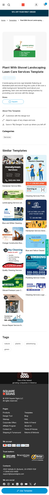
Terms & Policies (30, 429)
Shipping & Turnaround (12, 432)
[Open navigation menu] (3, 4)
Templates (28, 413)
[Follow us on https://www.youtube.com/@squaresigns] (26, 484)
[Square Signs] (23, 5)
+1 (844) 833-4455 (10, 471)
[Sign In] (37, 4)
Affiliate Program (9, 426)
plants (18, 344)
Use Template (26, 491)
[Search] (8, 4)
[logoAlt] (24, 392)
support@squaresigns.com (13, 474)
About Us (28, 426)
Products (6, 413)
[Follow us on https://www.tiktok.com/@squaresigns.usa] (35, 484)
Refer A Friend (30, 423)
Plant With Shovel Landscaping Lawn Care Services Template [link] (32, 20)
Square (14, 102)
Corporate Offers (9, 423)
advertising (30, 344)
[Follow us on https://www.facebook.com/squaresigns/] (4, 484)
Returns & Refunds (31, 432)
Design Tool (7, 416)
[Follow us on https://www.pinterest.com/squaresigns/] (21, 484)
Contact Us (7, 429)
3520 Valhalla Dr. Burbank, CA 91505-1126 (19, 469)
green (6, 349)
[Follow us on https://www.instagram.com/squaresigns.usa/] (8, 484)
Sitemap (6, 419)
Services (7, 137)
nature (7, 344)
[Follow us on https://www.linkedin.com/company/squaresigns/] (17, 484)
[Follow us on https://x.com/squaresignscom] (30, 484)
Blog (26, 416)
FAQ (26, 419)
